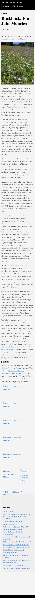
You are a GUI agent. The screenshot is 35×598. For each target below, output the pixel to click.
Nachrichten (5, 6)
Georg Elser (5, 357)
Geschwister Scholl (8, 349)
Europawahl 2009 (8, 524)
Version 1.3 (22, 373)
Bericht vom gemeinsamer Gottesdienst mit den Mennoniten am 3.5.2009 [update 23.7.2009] (16, 516)
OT (23, 480)
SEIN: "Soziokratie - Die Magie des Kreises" (17, 542)
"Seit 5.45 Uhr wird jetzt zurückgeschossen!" (17, 568)
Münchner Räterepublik (10, 347)
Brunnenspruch (8, 511)
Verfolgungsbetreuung (10, 552)
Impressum (20, 6)
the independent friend (12, 2)
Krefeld (13, 6)
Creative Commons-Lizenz (11, 368)
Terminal (14, 287)
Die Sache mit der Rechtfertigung (13, 565)
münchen (25, 476)
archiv (24, 471)
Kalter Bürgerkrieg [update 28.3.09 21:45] (16, 545)
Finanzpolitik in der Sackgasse (12, 521)
